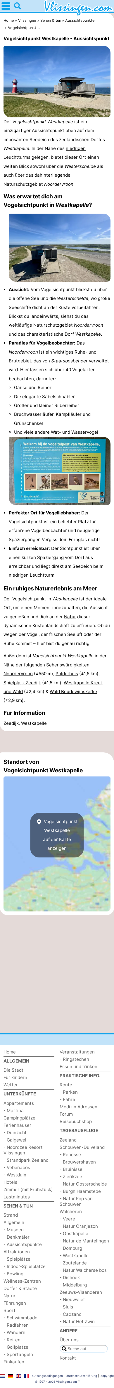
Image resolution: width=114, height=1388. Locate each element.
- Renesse (70, 1154)
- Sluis (66, 1307)
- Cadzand (71, 1314)
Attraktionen (17, 1251)
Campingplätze (19, 1118)
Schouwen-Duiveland (82, 1147)
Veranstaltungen (77, 1052)
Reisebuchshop (76, 1121)
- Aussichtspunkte (23, 1244)
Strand (11, 1215)
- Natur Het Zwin (77, 1321)
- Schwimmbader (21, 1318)
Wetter (11, 1085)
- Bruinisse (71, 1169)
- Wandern (14, 1332)
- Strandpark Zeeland (26, 1160)
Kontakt (68, 1358)
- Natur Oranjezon (79, 1226)
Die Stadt (13, 1070)
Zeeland (68, 1140)
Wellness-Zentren (22, 1281)
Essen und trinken (78, 1066)
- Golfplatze (16, 1347)
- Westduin (15, 1175)
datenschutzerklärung (81, 1375)
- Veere (67, 1219)
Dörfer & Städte (20, 1288)
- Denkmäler (17, 1237)
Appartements (19, 1103)
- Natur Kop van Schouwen (76, 1201)
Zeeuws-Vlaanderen (81, 1292)
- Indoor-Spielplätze (25, 1266)
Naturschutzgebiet (38, 184)
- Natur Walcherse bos (83, 1270)
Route (66, 1085)
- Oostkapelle (74, 1233)
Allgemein (14, 1222)
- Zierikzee (71, 1176)
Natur (70, 616)
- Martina (14, 1110)
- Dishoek (70, 1277)
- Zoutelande (73, 1263)
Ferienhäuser (17, 1125)
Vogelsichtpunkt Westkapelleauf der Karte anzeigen (60, 835)
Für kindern (15, 1077)
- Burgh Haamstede (80, 1191)
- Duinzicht (15, 1132)
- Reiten (12, 1340)
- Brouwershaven (78, 1162)
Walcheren (71, 1211)
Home (10, 1052)
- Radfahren (16, 1325)
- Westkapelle (74, 1255)
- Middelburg (73, 1285)
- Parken (69, 1092)
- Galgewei (15, 1140)
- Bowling (13, 1273)
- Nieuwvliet (72, 1299)
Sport (9, 1310)
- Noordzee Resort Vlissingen (23, 1150)
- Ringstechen (74, 1059)
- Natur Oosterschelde (83, 1184)
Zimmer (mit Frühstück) (28, 1189)
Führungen (15, 1303)
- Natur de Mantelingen (84, 1241)
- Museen (14, 1229)
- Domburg (71, 1248)
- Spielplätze (17, 1259)
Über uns (69, 1340)
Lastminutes (17, 1197)
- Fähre (67, 1099)
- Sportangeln (18, 1354)
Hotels (10, 1182)
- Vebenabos (17, 1167)
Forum (66, 1114)
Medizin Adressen (78, 1107)
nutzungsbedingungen (47, 1375)
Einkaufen (14, 1362)
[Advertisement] (57, 742)
